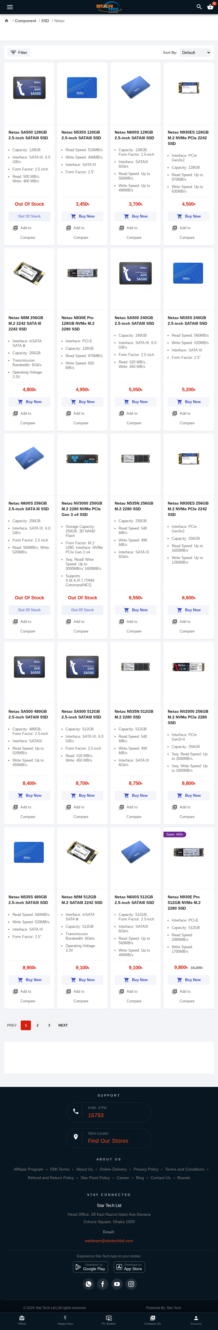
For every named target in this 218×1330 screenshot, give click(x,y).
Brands (183, 1177)
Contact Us (161, 1177)
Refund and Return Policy (51, 1177)
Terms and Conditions (184, 1169)
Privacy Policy (146, 1169)
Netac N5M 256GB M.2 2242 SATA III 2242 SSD (26, 323)
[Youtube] (117, 1284)
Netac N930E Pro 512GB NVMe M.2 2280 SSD (184, 902)
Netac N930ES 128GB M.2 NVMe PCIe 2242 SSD (188, 138)
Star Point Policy (95, 1177)
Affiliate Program (28, 1169)
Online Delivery (113, 1169)
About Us (84, 1169)
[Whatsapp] (88, 1284)
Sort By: (170, 52)
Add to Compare (23, 232)
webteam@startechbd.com (109, 1240)
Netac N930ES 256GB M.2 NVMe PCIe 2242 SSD (188, 509)
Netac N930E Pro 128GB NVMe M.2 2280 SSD (78, 323)
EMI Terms (60, 1169)
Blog (140, 1177)
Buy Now (83, 216)
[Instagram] (131, 1284)
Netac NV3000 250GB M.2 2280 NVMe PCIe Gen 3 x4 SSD (82, 509)
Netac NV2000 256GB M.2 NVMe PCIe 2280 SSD (188, 717)
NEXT (63, 1025)
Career (123, 1177)
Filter (18, 52)
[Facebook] (102, 1284)
